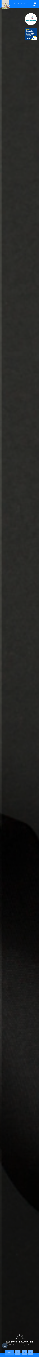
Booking (9, 1352)
